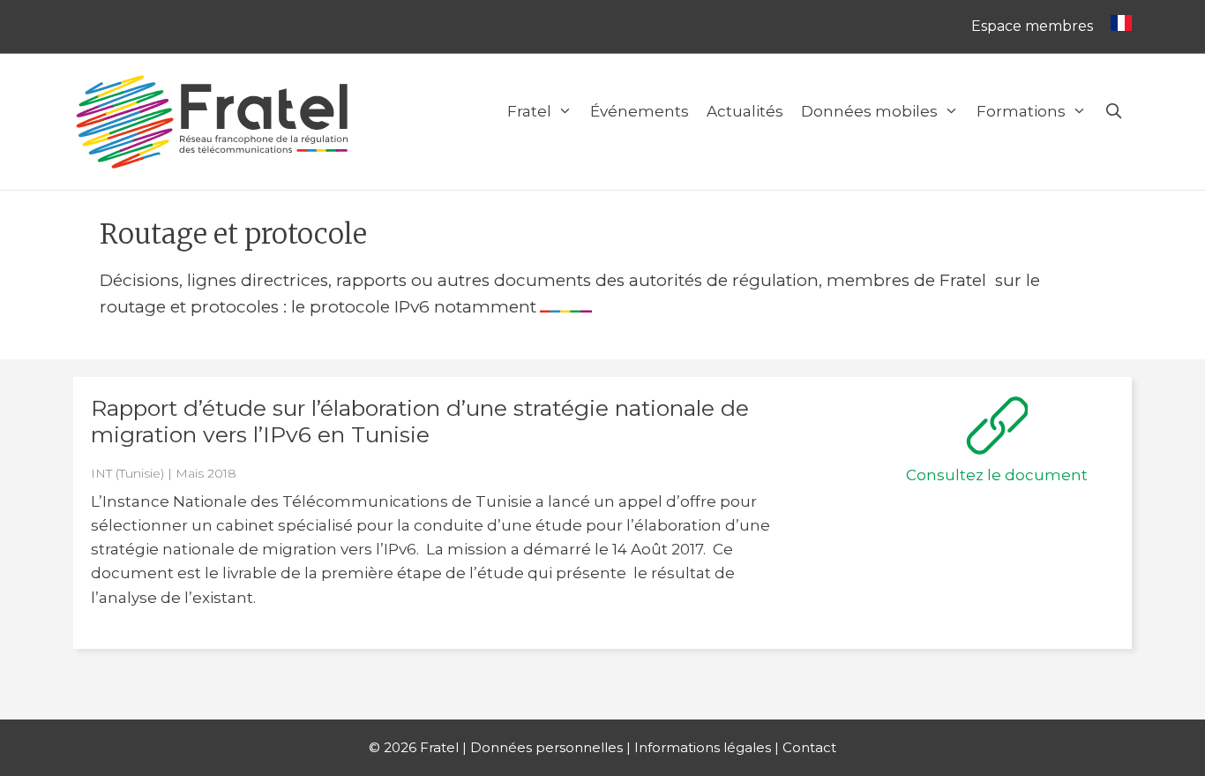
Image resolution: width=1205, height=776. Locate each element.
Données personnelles (546, 747)
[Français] (1117, 26)
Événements (639, 111)
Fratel (529, 111)
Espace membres (1032, 26)
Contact (809, 747)
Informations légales (702, 747)
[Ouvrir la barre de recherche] (1113, 111)
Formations (1021, 111)
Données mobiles (869, 111)
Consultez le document (997, 475)
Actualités (745, 111)
